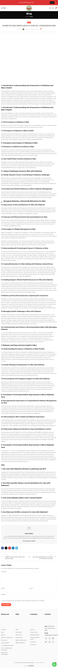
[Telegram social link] (16, 548)
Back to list (29, 556)
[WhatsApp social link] (53, 642)
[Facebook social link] (2, 548)
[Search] (50, 8)
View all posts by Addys (29, 541)
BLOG (31, 16)
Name (3, 588)
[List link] (7, 630)
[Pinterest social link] (9, 548)
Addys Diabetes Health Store (26, 662)
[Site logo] (29, 8)
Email (32, 588)
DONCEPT (31, 665)
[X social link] (6, 548)
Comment (4, 571)
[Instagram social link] (49, 638)
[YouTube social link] (53, 638)
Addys (26, 29)
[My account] (53, 8)
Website (3, 594)
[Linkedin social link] (13, 548)
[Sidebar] (2, 202)
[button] (54, 664)
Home (26, 16)
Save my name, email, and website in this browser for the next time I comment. (23, 600)
